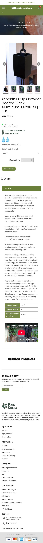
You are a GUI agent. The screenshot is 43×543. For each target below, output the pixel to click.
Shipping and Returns (9, 468)
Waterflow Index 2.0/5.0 (11, 145)
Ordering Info (6, 437)
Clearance (5, 506)
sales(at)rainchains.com (14, 528)
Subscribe (5, 390)
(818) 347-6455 (11, 523)
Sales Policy (6, 452)
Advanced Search (8, 449)
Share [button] (7, 178)
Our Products (24, 23)
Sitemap (5, 459)
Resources (5, 471)
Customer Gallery (8, 477)
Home (15, 23)
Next (38, 64)
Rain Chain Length (10, 149)
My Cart (4, 430)
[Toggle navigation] (4, 8)
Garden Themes (7, 499)
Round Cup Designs (9, 490)
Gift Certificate (7, 509)
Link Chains (6, 496)
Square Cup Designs (9, 493)
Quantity (14, 160)
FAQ (3, 474)
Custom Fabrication (9, 481)
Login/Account (7, 434)
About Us (5, 446)
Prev (4, 64)
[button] (3, 12)
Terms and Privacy (8, 456)
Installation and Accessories (12, 502)
